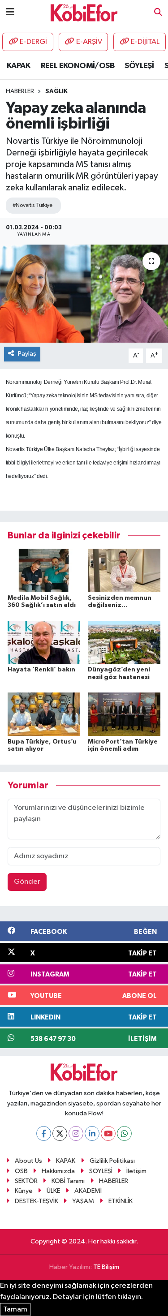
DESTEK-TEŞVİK (36, 1201)
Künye (24, 1190)
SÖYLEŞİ (139, 66)
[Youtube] (108, 1133)
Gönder (27, 882)
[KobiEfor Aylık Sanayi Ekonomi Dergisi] (84, 12)
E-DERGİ (33, 42)
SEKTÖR (26, 1181)
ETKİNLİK (120, 1201)
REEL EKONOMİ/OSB (77, 66)
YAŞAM (83, 1201)
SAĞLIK (56, 91)
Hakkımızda (58, 1171)
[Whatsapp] (124, 1133)
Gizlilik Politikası (112, 1160)
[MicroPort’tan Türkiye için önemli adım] (124, 714)
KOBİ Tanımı (68, 1181)
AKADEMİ (88, 1190)
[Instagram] (76, 1133)
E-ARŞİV (89, 42)
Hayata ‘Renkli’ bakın (41, 670)
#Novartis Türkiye (32, 205)
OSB (21, 1171)
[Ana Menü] (10, 12)
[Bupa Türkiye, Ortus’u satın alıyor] (44, 714)
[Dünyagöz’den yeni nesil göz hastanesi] (124, 642)
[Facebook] (43, 1133)
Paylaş (27, 353)
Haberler (20, 91)
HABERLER (113, 1181)
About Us (28, 1160)
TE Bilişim (106, 1267)
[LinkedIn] (92, 1133)
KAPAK (18, 66)
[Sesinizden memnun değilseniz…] (124, 570)
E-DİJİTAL (145, 42)
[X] (59, 1133)
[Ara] (158, 12)
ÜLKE (53, 1190)
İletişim (136, 1171)
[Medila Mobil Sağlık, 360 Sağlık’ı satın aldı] (44, 570)
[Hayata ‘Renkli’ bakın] (44, 642)
